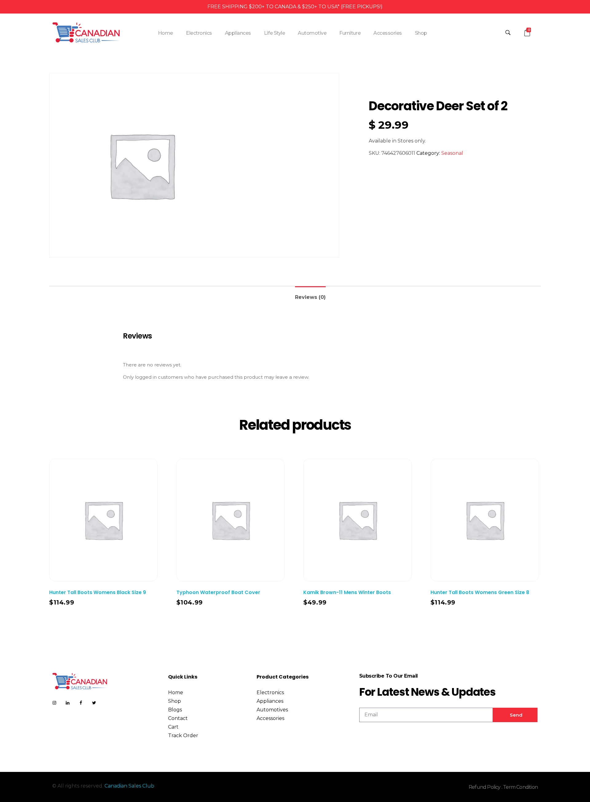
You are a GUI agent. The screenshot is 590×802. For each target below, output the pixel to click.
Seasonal (452, 153)
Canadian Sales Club (129, 786)
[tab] (310, 294)
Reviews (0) (310, 297)
